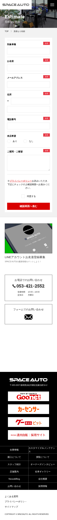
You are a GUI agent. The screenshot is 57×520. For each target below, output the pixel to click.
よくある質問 (11, 496)
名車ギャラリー (43, 471)
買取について (42, 457)
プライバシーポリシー (21, 181)
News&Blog (14, 479)
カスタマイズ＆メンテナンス (41, 450)
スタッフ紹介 (14, 464)
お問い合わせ (14, 486)
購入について (14, 457)
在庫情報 (14, 449)
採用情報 (42, 486)
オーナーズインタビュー (43, 464)
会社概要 (42, 479)
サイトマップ (11, 506)
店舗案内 (14, 471)
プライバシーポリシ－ (16, 501)
